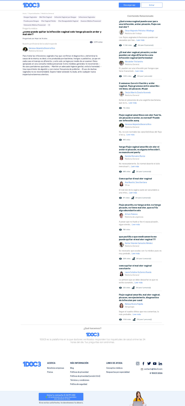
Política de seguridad (78, 384)
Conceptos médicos (114, 368)
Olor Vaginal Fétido (48, 21)
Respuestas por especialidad (118, 372)
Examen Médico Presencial (91, 21)
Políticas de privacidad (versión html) (85, 376)
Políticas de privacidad (79, 372)
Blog (72, 368)
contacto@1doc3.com (151, 369)
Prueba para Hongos (31, 21)
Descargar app (129, 5)
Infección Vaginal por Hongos (65, 17)
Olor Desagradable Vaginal (68, 21)
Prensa (50, 372)
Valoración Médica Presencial (35, 25)
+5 (49, 25)
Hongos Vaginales (30, 17)
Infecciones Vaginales (87, 17)
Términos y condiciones (79, 380)
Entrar (151, 5)
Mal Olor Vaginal (45, 17)
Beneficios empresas (55, 368)
